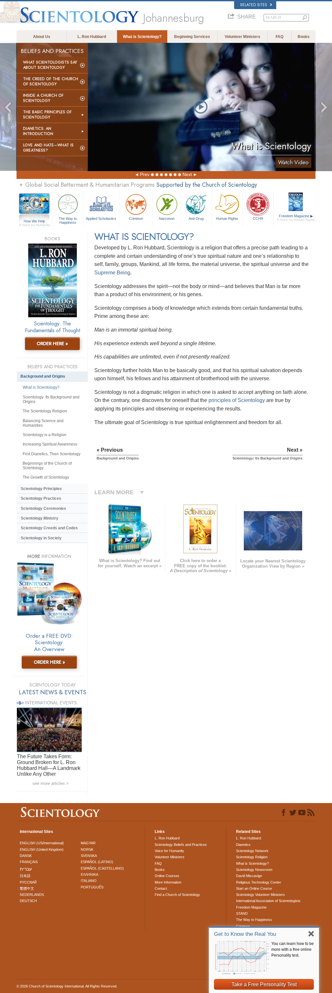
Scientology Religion (251, 857)
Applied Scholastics (101, 218)
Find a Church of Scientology (177, 895)
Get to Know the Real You (245, 934)
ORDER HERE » (52, 343)
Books (304, 36)
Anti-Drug (196, 218)
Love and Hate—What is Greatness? (48, 147)
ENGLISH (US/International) (42, 843)
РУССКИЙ (28, 882)
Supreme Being (112, 272)
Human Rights (227, 218)
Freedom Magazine (296, 217)
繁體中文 (27, 888)
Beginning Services (192, 36)
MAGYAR (88, 843)
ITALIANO (89, 881)
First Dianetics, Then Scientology (51, 454)
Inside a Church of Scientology (43, 98)
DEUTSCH (28, 901)
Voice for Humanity (169, 851)
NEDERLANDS (32, 895)
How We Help (34, 221)
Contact (161, 888)
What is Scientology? (142, 36)
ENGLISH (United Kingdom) (42, 849)
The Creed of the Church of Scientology (50, 81)
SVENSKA (89, 856)
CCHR (258, 218)
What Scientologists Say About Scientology (50, 64)
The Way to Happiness (68, 220)
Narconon (166, 218)
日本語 (25, 876)
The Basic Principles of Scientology (47, 114)
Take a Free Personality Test (264, 984)
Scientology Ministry (39, 518)
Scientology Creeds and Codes (49, 528)
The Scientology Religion (45, 411)
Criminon (136, 218)
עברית (26, 869)
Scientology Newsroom (254, 870)
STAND (242, 913)
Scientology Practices (41, 498)
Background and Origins (42, 376)
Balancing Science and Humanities (43, 423)
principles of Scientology (236, 400)
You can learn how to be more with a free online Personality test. (292, 949)
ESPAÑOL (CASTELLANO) (102, 868)
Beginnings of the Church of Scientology (47, 465)
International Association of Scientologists (268, 901)
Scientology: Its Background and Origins (51, 399)
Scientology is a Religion (44, 435)
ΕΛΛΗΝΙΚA (89, 874)
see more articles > (50, 783)
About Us (41, 36)
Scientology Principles (41, 488)
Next (187, 174)
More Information (168, 882)
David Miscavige (249, 876)
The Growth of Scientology (46, 477)
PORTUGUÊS (92, 887)
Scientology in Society (41, 538)
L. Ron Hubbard (91, 36)
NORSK (87, 849)
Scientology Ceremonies (43, 508)
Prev (144, 174)
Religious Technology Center (258, 882)
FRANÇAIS (29, 862)
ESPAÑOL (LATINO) (97, 862)
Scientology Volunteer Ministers (260, 895)
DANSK (26, 856)
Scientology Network (252, 851)
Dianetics (243, 845)
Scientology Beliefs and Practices (181, 845)
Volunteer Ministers (242, 36)
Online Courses (167, 876)
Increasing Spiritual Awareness (50, 444)
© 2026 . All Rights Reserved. (67, 986)
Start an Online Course (254, 888)
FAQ (279, 36)
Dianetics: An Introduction (38, 131)
